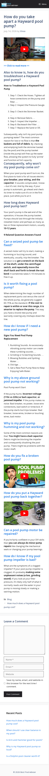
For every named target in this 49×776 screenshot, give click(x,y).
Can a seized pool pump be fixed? (23, 243)
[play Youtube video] (24, 49)
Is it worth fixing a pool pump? (20, 285)
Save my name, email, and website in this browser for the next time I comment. (25, 683)
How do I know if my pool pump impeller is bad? (22, 558)
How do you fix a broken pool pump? (21, 457)
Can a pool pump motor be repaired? (23, 532)
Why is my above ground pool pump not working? (22, 379)
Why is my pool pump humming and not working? (24, 425)
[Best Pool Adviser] (9, 4)
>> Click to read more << (16, 65)
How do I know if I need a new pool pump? (22, 328)
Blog (9, 599)
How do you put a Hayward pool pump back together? (23, 495)
